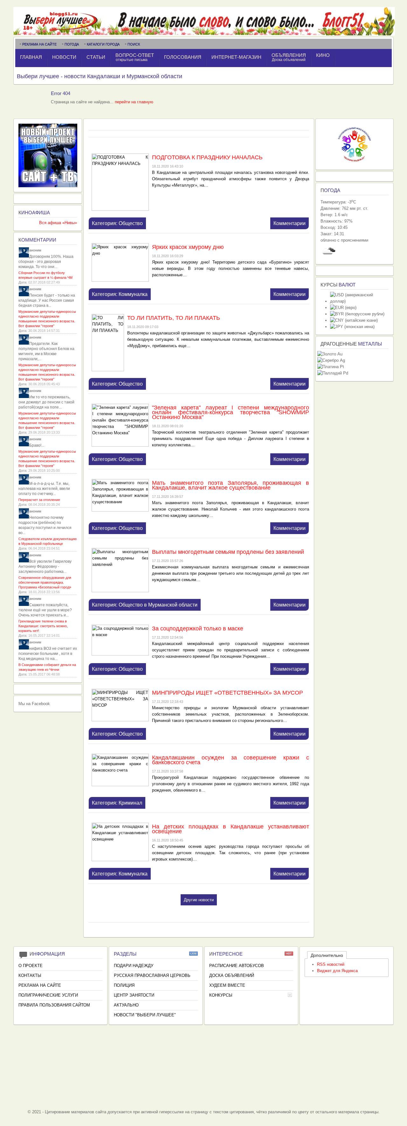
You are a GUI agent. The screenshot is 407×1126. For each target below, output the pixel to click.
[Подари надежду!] (354, 163)
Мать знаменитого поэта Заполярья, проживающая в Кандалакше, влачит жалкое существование (230, 485)
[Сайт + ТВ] (47, 185)
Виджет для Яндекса (337, 970)
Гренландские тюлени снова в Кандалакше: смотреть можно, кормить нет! (43, 626)
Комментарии (289, 223)
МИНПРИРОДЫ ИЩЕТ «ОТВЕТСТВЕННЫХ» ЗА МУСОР (227, 693)
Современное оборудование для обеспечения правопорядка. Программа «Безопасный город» (44, 582)
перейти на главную (134, 102)
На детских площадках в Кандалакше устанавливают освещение (230, 828)
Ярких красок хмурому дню (188, 247)
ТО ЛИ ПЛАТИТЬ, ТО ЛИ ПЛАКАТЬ (173, 318)
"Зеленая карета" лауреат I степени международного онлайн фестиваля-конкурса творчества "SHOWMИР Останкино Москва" (230, 412)
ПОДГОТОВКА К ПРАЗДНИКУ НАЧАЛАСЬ (207, 157)
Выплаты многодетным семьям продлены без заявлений (228, 552)
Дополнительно (327, 955)
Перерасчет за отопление (39, 500)
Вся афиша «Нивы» (58, 222)
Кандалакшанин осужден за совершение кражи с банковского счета (230, 760)
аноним (35, 250)
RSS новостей (330, 964)
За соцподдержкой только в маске (197, 628)
